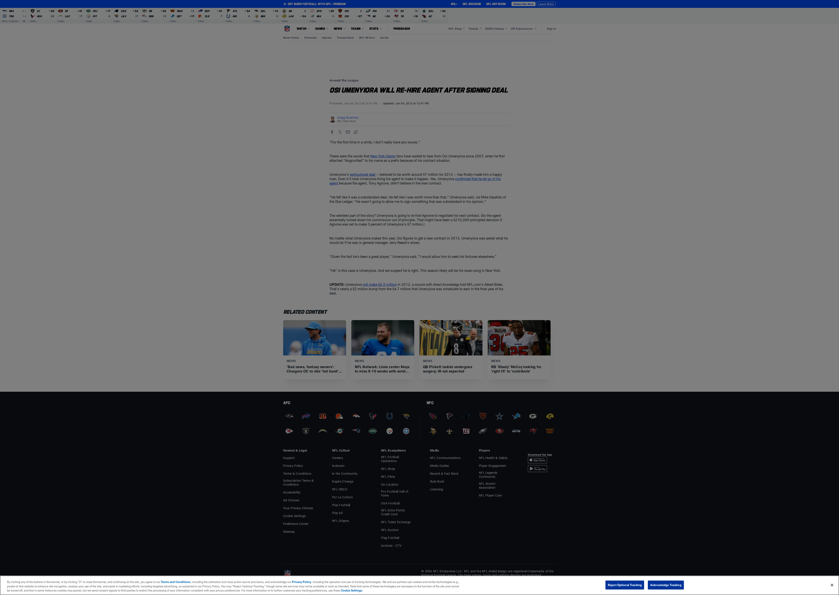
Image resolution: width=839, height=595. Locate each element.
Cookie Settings (351, 590)
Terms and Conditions (176, 582)
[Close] (832, 585)
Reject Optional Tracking (625, 584)
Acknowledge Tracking (665, 584)
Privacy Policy (301, 582)
